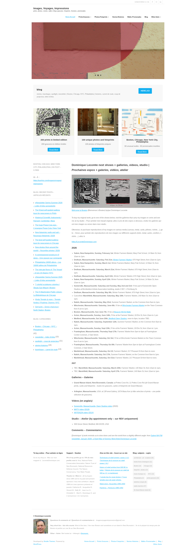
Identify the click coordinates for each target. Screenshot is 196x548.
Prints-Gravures (102, 541)
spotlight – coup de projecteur (47, 341)
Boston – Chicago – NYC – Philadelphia (45, 328)
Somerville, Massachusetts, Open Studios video (93, 406)
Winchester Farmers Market (133, 305)
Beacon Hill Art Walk (122, 312)
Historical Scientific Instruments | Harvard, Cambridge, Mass (47, 219)
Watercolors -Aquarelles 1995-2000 (112, 484)
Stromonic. (85, 533)
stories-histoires (41, 345)
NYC (151, 474)
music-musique (139, 474)
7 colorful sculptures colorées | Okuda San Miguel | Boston (46, 286)
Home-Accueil (89, 541)
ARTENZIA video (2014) (84, 413)
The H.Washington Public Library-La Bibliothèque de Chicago (47, 293)
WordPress (37, 544)
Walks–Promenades (148, 541)
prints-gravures (153, 478)
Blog (159, 541)
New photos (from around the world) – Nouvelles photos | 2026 (46, 249)
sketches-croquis (140, 482)
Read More (53, 150)
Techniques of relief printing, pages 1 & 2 (114, 458)
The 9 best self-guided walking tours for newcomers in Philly (46, 211)
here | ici (145, 91)
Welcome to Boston (79, 210)
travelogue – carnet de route (46, 350)
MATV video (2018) (81, 409)
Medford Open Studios (117, 318)
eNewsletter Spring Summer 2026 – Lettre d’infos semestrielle (47, 204)
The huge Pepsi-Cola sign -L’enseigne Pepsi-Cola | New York (47, 226)
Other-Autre (157, 544)
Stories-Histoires (132, 541)
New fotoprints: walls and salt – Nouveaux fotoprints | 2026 (46, 234)
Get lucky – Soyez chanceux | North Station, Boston (46, 308)
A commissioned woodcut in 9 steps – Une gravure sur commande (47, 256)
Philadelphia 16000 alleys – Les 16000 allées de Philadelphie (47, 264)
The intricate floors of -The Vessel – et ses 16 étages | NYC (47, 271)
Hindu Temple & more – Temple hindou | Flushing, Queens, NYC (46, 301)
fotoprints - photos (141, 470)
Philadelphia (139, 478)
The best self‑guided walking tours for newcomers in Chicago (46, 241)
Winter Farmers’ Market (122, 260)
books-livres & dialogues (143, 462)
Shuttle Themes (49, 541)
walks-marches (140, 486)
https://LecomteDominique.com (84, 242)
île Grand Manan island (142, 490)
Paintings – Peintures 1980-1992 (111, 488)
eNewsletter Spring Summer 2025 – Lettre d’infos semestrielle (47, 278)
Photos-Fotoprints (117, 541)
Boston (137, 466)
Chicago (148, 466)
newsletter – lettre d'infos (45, 337)
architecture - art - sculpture (144, 458)
